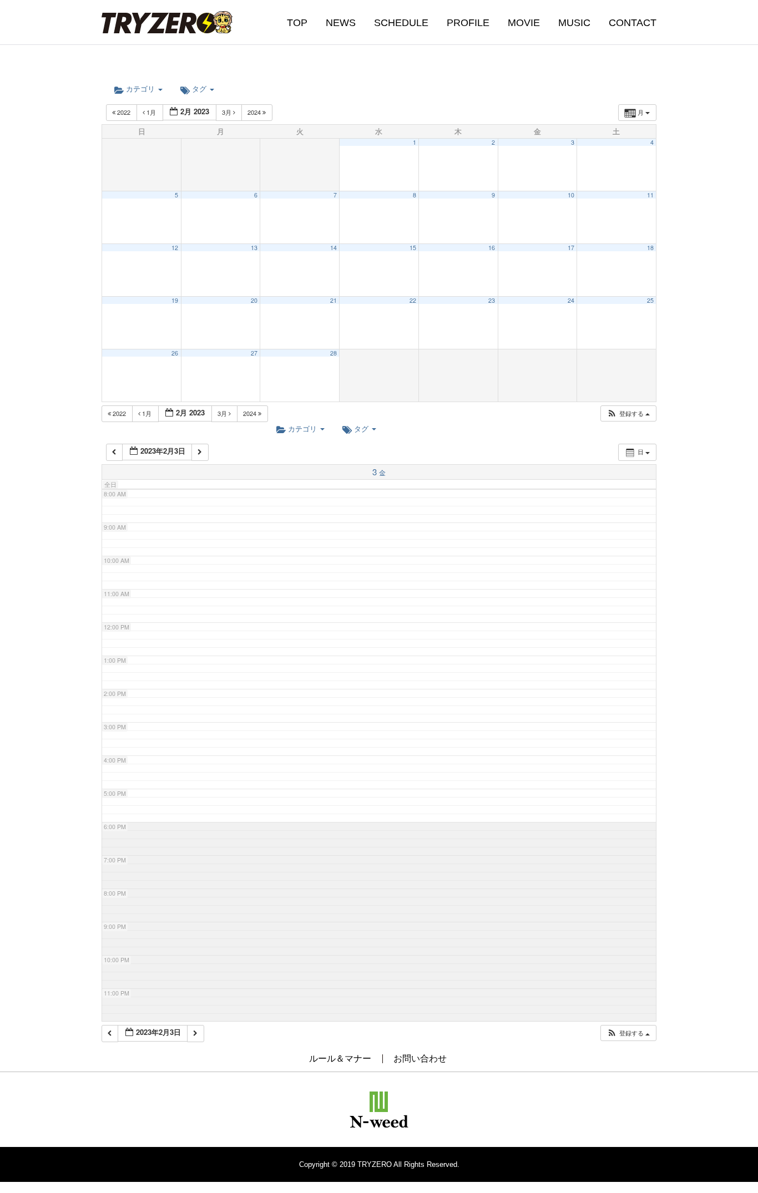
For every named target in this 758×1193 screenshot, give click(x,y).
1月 (151, 112)
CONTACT (632, 22)
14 (333, 247)
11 (650, 195)
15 (413, 247)
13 (254, 247)
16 (491, 247)
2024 (254, 112)
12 (174, 247)
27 (254, 353)
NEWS (341, 22)
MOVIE (524, 22)
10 (571, 195)
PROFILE (468, 22)
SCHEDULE (401, 22)
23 (491, 300)
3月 (227, 112)
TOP (297, 22)
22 (413, 300)
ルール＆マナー (340, 1058)
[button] (628, 413)
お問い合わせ (420, 1058)
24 (571, 300)
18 (650, 247)
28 (333, 353)
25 (650, 300)
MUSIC (574, 22)
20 (254, 300)
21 (333, 300)
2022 (123, 112)
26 (174, 353)
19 (174, 300)
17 (571, 247)
